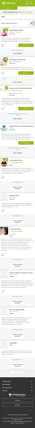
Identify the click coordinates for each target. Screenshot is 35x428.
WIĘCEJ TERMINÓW (17, 53)
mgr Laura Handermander (16, 310)
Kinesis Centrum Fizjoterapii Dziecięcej (20, 88)
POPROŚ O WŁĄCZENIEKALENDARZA (17, 188)
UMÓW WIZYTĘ (26, 45)
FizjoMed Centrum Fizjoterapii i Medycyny (21, 126)
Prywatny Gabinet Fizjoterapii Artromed (21, 273)
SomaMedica (13, 343)
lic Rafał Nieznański (15, 229)
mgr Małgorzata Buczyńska (17, 59)
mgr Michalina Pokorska (16, 30)
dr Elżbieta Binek (14, 195)
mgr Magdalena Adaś (15, 160)
